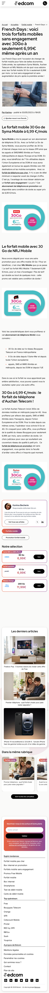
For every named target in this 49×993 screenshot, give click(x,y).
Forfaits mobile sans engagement (18, 869)
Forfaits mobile (12, 531)
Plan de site (9, 970)
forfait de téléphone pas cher (15, 172)
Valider (24, 836)
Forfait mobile (27, 25)
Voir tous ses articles (16, 522)
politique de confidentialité (18, 845)
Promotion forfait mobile (15, 537)
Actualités (14, 25)
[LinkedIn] (42, 522)
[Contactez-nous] (45, 3)
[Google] (6, 980)
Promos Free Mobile (13, 873)
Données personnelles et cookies (18, 954)
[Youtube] (21, 980)
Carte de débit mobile (13, 894)
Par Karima (7, 112)
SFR (5, 916)
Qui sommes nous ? (12, 962)
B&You (7, 932)
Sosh (6, 936)
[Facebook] (16, 980)
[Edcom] (24, 3)
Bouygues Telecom (12, 907)
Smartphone (9, 885)
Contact (7, 966)
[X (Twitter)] (37, 522)
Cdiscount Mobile (12, 920)
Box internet (9, 881)
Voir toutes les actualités (24, 796)
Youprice (8, 940)
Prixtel (6, 924)
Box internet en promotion (15, 865)
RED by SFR (9, 928)
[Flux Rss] (37, 980)
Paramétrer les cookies (14, 958)
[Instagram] (27, 980)
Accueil (5, 25)
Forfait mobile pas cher (14, 861)
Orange (7, 912)
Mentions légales (11, 950)
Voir (39, 557)
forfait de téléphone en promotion (17, 446)
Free (6, 903)
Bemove (37, 987)
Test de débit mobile (13, 890)
